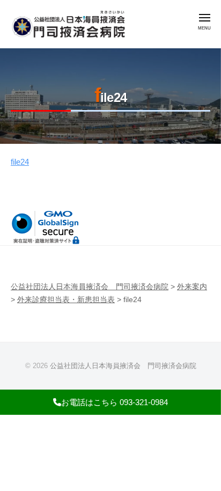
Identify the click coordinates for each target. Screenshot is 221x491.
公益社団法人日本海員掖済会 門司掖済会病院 (123, 366)
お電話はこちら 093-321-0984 (114, 402)
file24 (20, 161)
